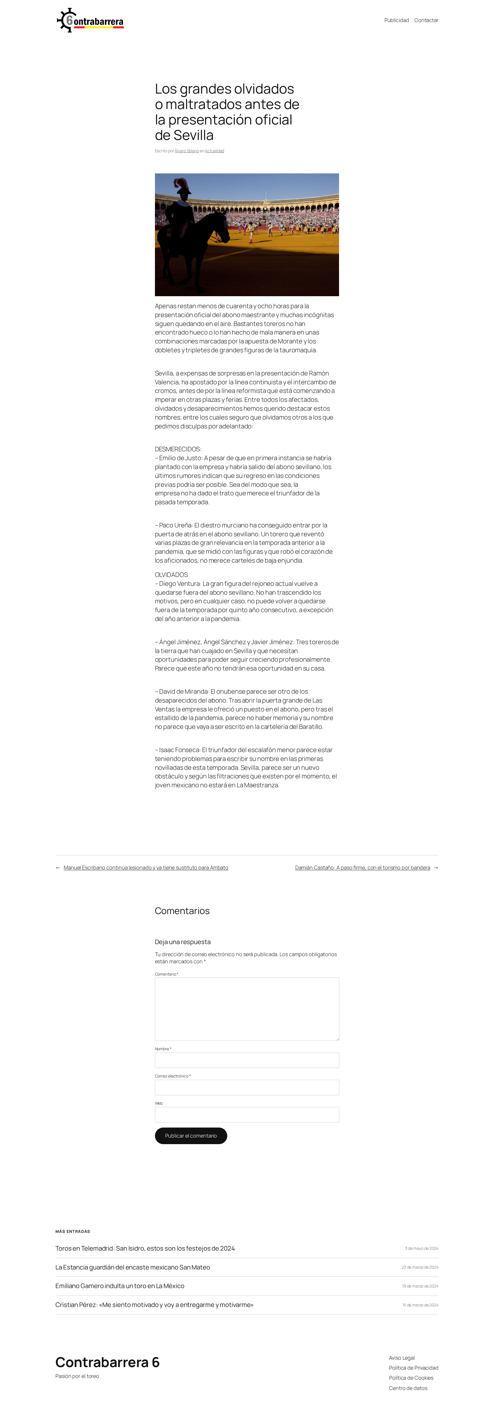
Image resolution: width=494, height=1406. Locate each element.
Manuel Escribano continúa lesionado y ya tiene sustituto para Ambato (146, 867)
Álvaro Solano (187, 150)
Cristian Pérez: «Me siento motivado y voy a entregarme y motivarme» (154, 1304)
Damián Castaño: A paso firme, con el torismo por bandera (362, 867)
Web (159, 1103)
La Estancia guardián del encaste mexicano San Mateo (132, 1267)
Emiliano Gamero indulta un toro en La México (119, 1286)
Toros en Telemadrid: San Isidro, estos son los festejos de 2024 (145, 1248)
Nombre (163, 1048)
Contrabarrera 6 (107, 1361)
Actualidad (214, 150)
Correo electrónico (173, 1076)
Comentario (167, 974)
